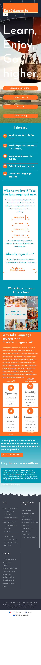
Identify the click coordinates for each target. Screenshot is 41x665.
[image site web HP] (21, 297)
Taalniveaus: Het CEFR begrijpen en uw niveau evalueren (10, 526)
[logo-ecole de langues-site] (20, 4)
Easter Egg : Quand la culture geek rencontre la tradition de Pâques (10, 512)
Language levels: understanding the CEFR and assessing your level (10, 540)
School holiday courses (21, 166)
